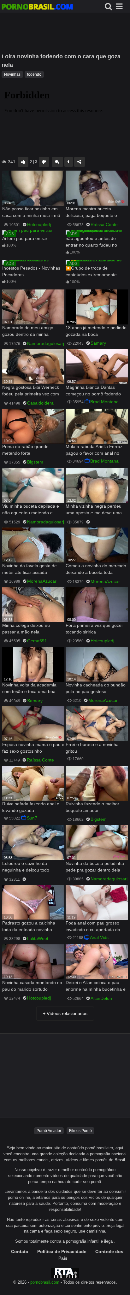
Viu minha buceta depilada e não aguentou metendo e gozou (30, 510)
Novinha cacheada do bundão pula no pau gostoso (96, 688)
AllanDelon (101, 998)
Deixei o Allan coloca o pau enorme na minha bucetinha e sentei (96, 986)
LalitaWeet (37, 938)
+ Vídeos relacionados (65, 1013)
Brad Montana (104, 401)
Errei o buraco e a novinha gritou (92, 748)
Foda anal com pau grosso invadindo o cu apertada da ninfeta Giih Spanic (93, 926)
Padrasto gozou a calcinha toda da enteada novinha (28, 926)
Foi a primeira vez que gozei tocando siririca (94, 628)
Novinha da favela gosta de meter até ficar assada (29, 569)
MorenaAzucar (41, 581)
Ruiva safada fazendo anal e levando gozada (30, 807)
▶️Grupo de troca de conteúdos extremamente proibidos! (91, 271)
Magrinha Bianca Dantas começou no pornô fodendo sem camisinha (93, 391)
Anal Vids (99, 937)
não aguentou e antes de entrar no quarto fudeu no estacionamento (91, 242)
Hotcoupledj (39, 224)
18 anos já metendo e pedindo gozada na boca (96, 331)
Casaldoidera (40, 402)
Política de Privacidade (61, 1251)
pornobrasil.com (44, 1282)
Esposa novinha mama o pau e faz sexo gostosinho (33, 748)
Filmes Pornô (80, 1131)
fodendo (34, 74)
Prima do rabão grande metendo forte (25, 450)
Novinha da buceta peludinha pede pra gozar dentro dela (95, 866)
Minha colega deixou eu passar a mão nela (26, 628)
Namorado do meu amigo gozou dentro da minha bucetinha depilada (27, 331)
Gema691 (37, 640)
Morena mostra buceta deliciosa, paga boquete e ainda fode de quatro (91, 212)
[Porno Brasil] (37, 7)
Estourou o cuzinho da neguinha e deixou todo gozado (25, 867)
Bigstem (35, 461)
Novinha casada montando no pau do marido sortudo (32, 986)
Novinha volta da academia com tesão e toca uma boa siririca (29, 688)
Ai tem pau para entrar (24, 238)
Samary (98, 343)
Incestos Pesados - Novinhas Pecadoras (31, 271)
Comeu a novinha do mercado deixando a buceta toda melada (96, 569)
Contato (19, 1251)
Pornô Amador (49, 1131)
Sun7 (32, 817)
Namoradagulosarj (45, 343)
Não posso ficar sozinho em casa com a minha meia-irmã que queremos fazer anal (31, 212)
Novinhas (12, 74)
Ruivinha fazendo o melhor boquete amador (92, 807)
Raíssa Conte (104, 224)
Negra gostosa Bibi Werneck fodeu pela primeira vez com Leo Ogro (30, 391)
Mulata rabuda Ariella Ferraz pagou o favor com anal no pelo (94, 450)
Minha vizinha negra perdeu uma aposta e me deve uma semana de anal (94, 510)
